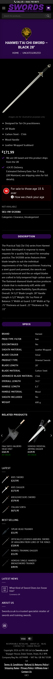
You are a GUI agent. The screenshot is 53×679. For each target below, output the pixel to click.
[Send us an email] (4, 625)
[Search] (48, 15)
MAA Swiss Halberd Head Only (11, 447)
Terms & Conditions (13, 664)
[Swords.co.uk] (25, 8)
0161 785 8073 (32, 1)
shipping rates (33, 175)
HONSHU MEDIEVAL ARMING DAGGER (36, 447)
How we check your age (29, 197)
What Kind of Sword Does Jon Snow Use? (28, 589)
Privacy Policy (27, 668)
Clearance (18, 217)
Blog (43, 643)
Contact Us (19, 646)
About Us (34, 643)
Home (15, 53)
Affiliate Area (41, 668)
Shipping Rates (12, 668)
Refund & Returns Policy (36, 664)
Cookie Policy (33, 646)
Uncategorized (32, 53)
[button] (4, 8)
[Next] (51, 440)
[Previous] (1, 440)
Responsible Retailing (17, 643)
